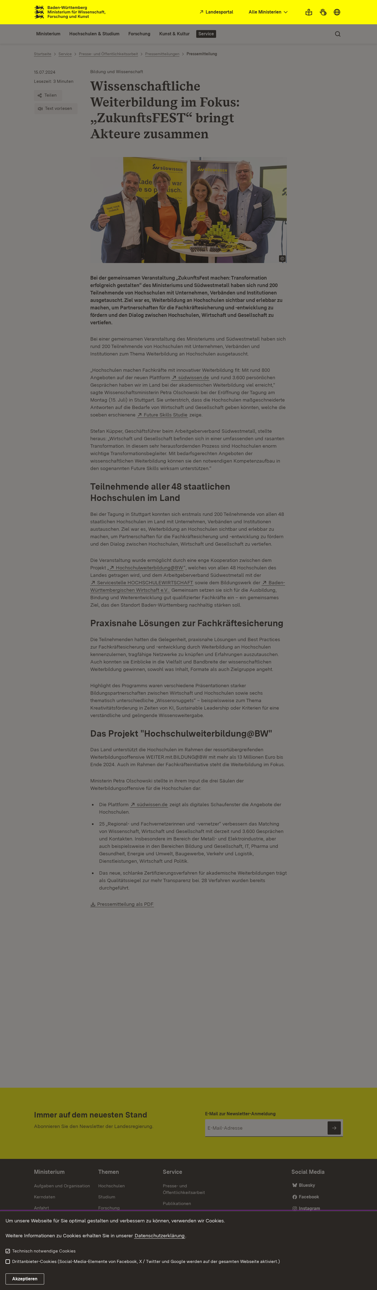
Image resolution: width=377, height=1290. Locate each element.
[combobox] (268, 12)
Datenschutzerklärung (160, 1235)
